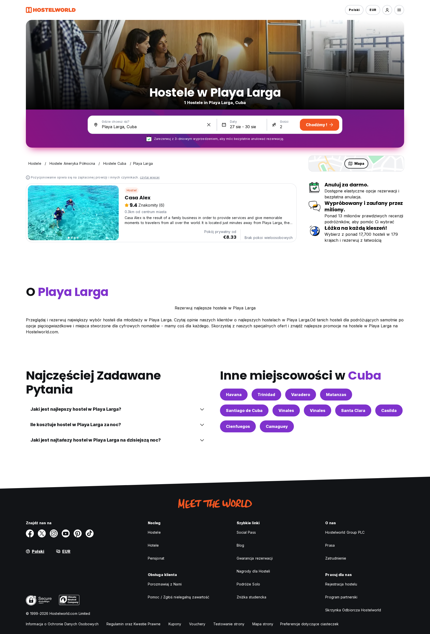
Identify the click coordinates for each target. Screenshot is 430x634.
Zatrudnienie (335, 558)
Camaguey (277, 426)
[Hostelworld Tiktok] (90, 533)
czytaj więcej (150, 177)
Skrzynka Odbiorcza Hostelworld (353, 610)
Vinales (286, 410)
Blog (240, 545)
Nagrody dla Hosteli (253, 571)
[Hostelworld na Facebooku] (30, 533)
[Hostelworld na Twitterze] (42, 533)
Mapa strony (262, 624)
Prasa (330, 545)
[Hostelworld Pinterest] (78, 533)
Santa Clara (353, 410)
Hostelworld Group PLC (345, 532)
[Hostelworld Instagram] (54, 533)
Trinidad (266, 394)
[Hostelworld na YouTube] (66, 533)
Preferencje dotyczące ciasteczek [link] (309, 624)
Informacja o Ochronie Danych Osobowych (62, 624)
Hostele (154, 532)
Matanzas (336, 394)
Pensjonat (156, 558)
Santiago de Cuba (244, 410)
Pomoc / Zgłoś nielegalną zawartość (178, 597)
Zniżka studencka (252, 597)
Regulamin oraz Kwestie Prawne (134, 624)
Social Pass (246, 532)
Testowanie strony (228, 624)
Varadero (300, 394)
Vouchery (197, 624)
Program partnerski (341, 597)
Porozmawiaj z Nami (165, 584)
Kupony (174, 624)
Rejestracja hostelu (341, 584)
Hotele (153, 545)
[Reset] (209, 125)
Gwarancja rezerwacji (255, 558)
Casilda (389, 410)
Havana (234, 394)
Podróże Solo (248, 584)
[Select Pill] (387, 10)
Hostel (132, 190)
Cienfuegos (238, 426)
